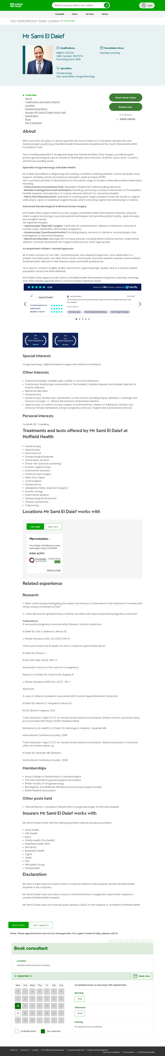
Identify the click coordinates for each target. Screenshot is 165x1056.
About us (13, 1050)
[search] (81, 5)
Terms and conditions (111, 1052)
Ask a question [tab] (41, 925)
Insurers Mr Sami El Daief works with (45, 112)
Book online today (126, 97)
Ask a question (33, 123)
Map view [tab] (53, 526)
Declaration (31, 116)
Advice (105, 14)
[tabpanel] (82, 554)
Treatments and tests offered (42, 102)
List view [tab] (35, 526)
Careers (35, 1050)
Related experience (36, 109)
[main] (82, 532)
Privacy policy (128, 1052)
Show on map (54, 570)
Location (30, 105)
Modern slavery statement (97, 1050)
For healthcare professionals (53, 1050)
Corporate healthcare (75, 1050)
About (28, 98)
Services (90, 14)
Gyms (74, 14)
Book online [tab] (18, 925)
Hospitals (59, 14)
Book (28, 119)
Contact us (24, 1050)
